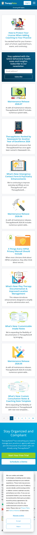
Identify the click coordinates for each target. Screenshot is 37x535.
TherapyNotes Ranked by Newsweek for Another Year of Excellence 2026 (18, 139)
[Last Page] (33, 418)
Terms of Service (14, 510)
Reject (18, 526)
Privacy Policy (25, 508)
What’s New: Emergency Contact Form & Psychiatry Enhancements (18, 176)
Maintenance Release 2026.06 (18, 215)
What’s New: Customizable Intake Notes (18, 327)
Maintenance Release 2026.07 (18, 102)
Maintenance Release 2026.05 (18, 362)
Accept (18, 521)
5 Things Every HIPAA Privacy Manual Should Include (18, 251)
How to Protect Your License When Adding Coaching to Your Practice (18, 35)
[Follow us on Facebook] (2, 530)
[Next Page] (29, 418)
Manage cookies (18, 515)
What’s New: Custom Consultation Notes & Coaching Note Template (18, 398)
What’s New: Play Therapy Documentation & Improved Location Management (18, 290)
